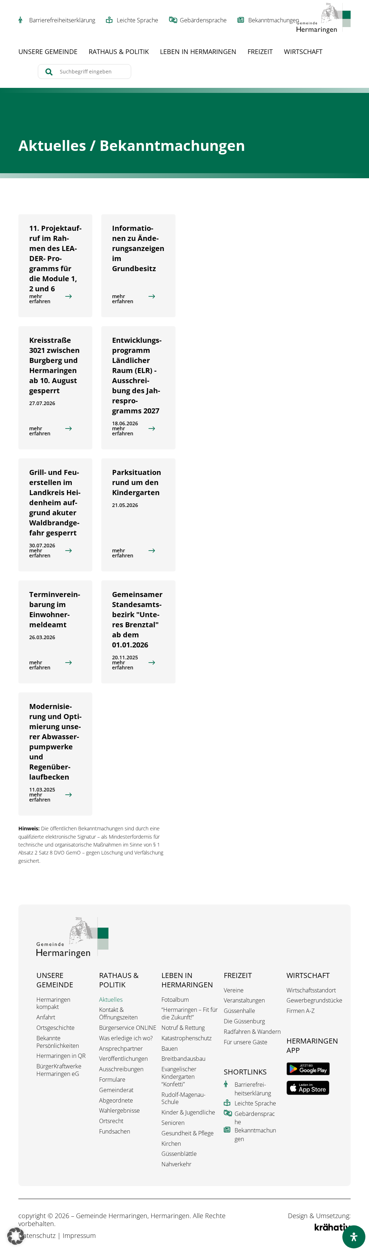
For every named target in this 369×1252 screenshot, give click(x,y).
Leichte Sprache (137, 20)
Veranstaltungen (244, 1000)
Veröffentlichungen (123, 1059)
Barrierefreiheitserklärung (62, 20)
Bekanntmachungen (273, 20)
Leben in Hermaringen (198, 52)
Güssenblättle (179, 1154)
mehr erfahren (39, 299)
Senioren (172, 1123)
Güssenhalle (239, 1011)
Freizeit (260, 52)
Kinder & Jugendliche (188, 1112)
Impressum (79, 1235)
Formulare (112, 1079)
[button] (16, 1236)
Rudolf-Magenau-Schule (183, 1098)
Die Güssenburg (244, 1021)
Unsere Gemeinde (47, 52)
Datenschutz (36, 1235)
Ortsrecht (111, 1121)
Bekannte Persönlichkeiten (57, 1042)
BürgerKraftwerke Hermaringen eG (58, 1070)
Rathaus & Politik (119, 52)
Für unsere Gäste (245, 1042)
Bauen (169, 1049)
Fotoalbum (175, 1000)
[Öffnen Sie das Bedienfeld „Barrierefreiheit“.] (353, 1236)
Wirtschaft (303, 52)
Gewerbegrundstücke (314, 1000)
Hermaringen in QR (61, 1056)
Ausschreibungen (121, 1069)
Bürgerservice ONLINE (127, 1028)
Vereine (234, 990)
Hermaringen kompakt (53, 1003)
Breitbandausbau (183, 1059)
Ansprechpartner (121, 1049)
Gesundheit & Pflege (187, 1133)
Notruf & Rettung (183, 1028)
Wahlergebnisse (119, 1110)
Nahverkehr (176, 1164)
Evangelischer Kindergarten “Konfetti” (178, 1076)
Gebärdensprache (203, 20)
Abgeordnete (116, 1100)
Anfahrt (45, 1017)
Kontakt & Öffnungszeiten (118, 1013)
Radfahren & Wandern (252, 1032)
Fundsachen (114, 1131)
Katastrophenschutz (186, 1038)
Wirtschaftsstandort (311, 990)
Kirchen (171, 1144)
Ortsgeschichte (55, 1028)
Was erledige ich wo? (126, 1038)
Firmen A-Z (300, 1011)
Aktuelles (111, 1000)
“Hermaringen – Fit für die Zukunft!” (189, 1013)
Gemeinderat (116, 1090)
